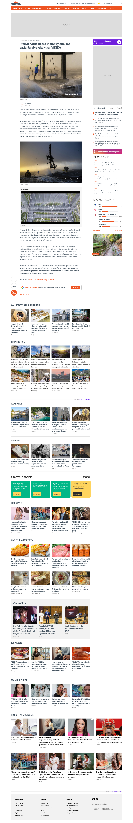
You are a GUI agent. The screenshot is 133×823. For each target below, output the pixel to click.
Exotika (67, 8)
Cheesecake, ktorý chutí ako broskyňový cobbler (80, 588)
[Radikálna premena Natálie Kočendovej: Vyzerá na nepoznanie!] (61, 690)
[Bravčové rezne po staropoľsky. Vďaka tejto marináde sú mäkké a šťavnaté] (20, 550)
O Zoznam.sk (19, 799)
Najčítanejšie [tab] (100, 108)
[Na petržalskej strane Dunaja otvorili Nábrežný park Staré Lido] (81, 315)
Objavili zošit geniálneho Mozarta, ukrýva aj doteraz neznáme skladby (20, 461)
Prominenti (16, 636)
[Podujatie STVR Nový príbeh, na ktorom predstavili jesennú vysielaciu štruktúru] (50, 615)
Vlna (34, 280)
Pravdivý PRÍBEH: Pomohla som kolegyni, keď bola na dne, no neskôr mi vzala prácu (39, 665)
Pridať (76, 287)
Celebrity (13, 708)
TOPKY (74, 708)
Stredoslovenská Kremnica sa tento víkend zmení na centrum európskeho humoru (107, 136)
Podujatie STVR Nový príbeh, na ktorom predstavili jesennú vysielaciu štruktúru (47, 630)
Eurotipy (57, 8)
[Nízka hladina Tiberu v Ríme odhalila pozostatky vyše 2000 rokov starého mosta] (20, 414)
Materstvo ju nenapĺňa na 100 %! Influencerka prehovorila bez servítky (40, 701)
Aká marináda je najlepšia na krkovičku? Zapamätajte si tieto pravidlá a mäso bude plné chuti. (61, 563)
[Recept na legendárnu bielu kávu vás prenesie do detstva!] (20, 578)
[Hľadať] (120, 8)
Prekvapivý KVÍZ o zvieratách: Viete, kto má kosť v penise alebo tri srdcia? (108, 114)
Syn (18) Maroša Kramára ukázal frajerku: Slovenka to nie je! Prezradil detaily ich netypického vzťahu (25, 630)
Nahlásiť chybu (24, 294)
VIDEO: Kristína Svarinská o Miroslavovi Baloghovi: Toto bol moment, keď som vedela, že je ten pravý (81, 526)
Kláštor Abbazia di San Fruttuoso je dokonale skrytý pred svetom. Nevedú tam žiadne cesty (40, 425)
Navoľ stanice (96, 230)
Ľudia (32, 468)
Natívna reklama (45, 815)
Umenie (13, 466)
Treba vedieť (55, 673)
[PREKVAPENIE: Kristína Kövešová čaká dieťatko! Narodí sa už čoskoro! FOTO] (20, 690)
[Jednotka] (95, 215)
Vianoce (51, 280)
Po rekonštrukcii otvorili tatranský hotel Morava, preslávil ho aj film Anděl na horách (60, 327)
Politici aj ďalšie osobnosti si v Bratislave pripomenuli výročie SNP (107, 192)
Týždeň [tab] (118, 108)
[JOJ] (95, 210)
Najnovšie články (101, 157)
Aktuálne (38, 40)
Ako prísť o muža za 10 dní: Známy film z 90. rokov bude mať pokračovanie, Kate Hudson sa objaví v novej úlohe (60, 526)
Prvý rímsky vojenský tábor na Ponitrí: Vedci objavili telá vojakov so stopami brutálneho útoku (39, 328)
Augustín (80, 3)
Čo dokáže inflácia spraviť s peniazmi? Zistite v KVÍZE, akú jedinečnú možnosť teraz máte (107, 171)
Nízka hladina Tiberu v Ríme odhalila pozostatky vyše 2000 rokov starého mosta (20, 425)
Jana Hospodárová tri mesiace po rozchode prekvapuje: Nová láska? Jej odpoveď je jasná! (106, 178)
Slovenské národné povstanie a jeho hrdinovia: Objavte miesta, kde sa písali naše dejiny (108, 120)
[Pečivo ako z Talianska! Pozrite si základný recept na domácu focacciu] (40, 578)
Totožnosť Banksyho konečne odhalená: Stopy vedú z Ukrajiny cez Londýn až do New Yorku (60, 462)
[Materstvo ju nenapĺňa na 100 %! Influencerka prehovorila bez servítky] (40, 690)
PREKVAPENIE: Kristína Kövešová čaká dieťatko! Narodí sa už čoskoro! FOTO (19, 702)
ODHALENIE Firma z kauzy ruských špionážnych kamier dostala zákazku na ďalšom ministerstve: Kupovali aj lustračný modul (107, 185)
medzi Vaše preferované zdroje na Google (45, 287)
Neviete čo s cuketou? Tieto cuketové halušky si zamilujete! (61, 589)
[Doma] (95, 220)
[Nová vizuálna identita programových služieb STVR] (76, 615)
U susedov (48, 8)
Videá (111, 8)
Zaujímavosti (17, 8)
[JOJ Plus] (95, 225)
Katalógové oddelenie (72, 808)
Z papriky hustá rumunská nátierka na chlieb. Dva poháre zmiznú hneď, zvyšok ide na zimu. (81, 562)
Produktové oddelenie (72, 803)
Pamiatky (13, 431)
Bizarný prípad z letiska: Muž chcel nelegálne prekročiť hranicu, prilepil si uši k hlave (107, 144)
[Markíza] (95, 205)
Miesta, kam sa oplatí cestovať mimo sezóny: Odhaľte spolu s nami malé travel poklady (39, 525)
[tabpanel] (107, 129)
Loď (30, 280)
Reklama (43, 799)
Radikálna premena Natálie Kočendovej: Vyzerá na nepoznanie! (60, 701)
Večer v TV (109, 200)
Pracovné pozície (21, 477)
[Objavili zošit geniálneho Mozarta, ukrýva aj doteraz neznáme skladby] (20, 451)
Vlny (45, 280)
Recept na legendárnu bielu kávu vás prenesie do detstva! (19, 589)
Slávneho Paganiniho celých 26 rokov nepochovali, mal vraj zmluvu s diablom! (38, 462)
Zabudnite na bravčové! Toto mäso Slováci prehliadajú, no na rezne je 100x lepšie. (39, 562)
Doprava (92, 8)
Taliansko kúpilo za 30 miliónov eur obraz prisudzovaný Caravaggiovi (80, 462)
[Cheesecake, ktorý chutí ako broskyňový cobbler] (81, 578)
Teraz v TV (97, 200)
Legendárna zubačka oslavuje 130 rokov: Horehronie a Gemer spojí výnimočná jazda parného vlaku (106, 128)
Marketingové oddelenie (72, 810)
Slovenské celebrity (16, 533)
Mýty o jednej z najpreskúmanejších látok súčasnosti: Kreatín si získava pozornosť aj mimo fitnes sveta (61, 666)
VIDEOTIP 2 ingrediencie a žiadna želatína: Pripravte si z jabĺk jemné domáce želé (81, 665)
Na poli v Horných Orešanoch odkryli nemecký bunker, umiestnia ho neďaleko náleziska (19, 328)
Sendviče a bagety (35, 593)
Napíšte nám (18, 813)
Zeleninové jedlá (56, 593)
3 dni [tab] (111, 108)
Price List (43, 813)
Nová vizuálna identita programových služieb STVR (74, 628)
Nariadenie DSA (19, 815)
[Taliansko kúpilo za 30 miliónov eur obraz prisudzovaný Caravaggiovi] (81, 451)
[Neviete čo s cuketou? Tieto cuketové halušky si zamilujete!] (61, 578)
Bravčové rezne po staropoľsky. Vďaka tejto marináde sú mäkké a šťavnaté (19, 562)
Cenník (42, 810)
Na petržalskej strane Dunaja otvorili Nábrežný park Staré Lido (81, 326)
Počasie (40, 280)
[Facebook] (93, 799)
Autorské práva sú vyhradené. (100, 804)
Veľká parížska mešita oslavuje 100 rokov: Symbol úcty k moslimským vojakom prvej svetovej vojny (59, 426)
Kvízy (84, 8)
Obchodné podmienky (46, 808)
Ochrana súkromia (19, 805)
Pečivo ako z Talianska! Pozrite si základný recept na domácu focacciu (40, 589)
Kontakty (69, 799)
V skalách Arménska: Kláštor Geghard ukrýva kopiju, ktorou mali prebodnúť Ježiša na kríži (81, 425)
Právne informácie (19, 803)
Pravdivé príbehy (35, 670)
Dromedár (32, 40)
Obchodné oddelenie (72, 805)
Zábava (33, 530)
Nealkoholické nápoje (16, 593)
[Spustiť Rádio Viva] (107, 41)
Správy (40, 636)
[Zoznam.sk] (97, 809)
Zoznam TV (19, 603)
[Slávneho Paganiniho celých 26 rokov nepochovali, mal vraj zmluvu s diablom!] (40, 451)
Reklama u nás (44, 803)
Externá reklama (45, 805)
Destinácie (102, 8)
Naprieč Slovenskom (33, 8)
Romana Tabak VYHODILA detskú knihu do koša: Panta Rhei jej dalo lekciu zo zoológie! (81, 702)
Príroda (76, 8)
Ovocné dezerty (76, 591)
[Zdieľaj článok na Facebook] (14, 279)
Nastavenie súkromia (20, 808)
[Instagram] (97, 799)
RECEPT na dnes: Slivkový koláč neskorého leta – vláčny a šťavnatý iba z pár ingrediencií (20, 665)
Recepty (13, 670)
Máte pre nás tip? (70, 813)
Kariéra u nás (18, 810)
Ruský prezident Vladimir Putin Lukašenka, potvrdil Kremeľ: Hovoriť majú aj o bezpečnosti (106, 164)
